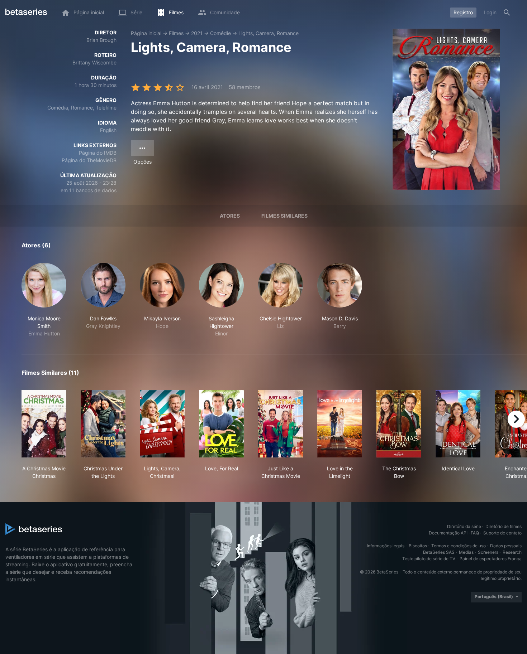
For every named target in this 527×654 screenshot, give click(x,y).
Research (512, 552)
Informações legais (385, 545)
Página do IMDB (98, 153)
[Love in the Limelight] (339, 423)
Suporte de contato (502, 533)
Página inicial (146, 33)
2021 (197, 33)
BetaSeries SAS (439, 552)
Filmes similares (284, 216)
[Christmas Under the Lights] (103, 423)
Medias (466, 552)
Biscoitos (418, 545)
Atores (230, 216)
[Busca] (507, 12)
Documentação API (448, 533)
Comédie (220, 33)
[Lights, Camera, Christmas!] (162, 423)
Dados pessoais (506, 545)
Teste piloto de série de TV (428, 558)
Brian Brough (101, 40)
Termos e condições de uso (458, 545)
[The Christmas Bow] (398, 423)
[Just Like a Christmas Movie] (280, 423)
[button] (44, 300)
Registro (463, 12)
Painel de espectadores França (491, 558)
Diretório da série (464, 526)
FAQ (475, 533)
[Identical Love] (458, 423)
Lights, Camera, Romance (268, 33)
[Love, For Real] (221, 423)
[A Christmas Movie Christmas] (44, 423)
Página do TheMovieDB (89, 160)
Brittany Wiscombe (94, 62)
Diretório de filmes (503, 526)
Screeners (488, 552)
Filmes (176, 33)
